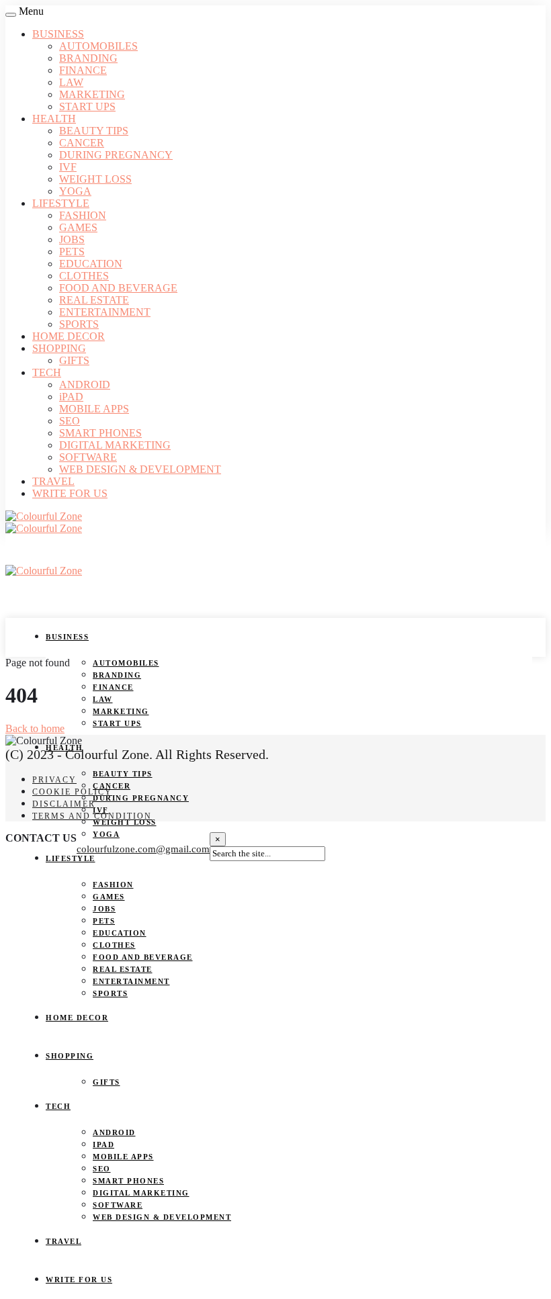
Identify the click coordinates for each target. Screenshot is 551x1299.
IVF (68, 167)
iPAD (71, 396)
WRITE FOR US (70, 493)
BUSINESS (58, 34)
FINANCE (83, 70)
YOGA (75, 191)
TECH (46, 372)
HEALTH (54, 118)
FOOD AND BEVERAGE (118, 288)
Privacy (54, 780)
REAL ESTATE (94, 300)
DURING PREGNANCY (116, 155)
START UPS (87, 106)
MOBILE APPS (94, 408)
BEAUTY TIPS (93, 130)
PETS (72, 251)
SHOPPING (59, 348)
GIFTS (74, 360)
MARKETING (92, 94)
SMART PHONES (100, 433)
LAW (71, 82)
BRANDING (88, 58)
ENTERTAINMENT (105, 312)
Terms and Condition (92, 816)
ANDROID (84, 384)
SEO (69, 421)
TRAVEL (53, 481)
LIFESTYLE (60, 203)
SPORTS (79, 324)
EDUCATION (90, 263)
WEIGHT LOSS (95, 179)
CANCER (81, 142)
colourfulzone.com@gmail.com (143, 849)
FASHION (82, 215)
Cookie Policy (72, 792)
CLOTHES (84, 275)
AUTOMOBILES (98, 46)
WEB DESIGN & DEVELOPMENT (140, 469)
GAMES (78, 227)
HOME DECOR (68, 336)
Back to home (35, 728)
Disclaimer (63, 804)
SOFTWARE (88, 457)
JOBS (72, 239)
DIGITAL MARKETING (115, 445)
